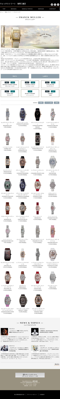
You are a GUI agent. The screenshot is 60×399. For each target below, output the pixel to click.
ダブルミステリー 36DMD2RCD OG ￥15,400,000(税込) (52, 195)
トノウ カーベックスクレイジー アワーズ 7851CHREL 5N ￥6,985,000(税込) (7, 288)
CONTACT (52, 9)
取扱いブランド (8, 12)
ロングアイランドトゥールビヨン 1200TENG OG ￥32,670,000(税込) (7, 265)
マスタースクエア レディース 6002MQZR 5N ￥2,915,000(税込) (7, 219)
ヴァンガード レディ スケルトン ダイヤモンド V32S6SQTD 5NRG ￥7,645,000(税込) (37, 195)
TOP (4, 9)
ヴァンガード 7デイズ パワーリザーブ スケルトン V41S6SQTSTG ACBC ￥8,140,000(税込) (52, 265)
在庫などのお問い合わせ (30, 375)
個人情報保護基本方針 (19, 394)
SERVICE (41, 9)
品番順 (56, 102)
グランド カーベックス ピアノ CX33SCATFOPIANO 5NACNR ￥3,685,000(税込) (37, 125)
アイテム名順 (49, 102)
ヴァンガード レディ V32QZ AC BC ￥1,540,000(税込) (52, 287)
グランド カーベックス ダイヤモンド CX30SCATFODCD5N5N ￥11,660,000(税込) (22, 172)
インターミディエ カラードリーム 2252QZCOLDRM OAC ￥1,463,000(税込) (52, 125)
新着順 (40, 102)
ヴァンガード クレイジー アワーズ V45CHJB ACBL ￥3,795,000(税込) (52, 172)
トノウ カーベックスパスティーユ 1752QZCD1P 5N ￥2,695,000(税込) (22, 265)
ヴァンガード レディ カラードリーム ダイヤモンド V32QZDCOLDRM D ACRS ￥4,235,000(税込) (7, 311)
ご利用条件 (41, 394)
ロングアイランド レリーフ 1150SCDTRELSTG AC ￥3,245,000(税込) (37, 149)
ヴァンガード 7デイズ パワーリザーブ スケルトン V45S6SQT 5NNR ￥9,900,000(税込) (38, 311)
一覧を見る (56, 364)
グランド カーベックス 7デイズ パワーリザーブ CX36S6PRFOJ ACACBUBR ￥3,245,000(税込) (22, 195)
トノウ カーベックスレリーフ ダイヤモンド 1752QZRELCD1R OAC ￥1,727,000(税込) (37, 265)
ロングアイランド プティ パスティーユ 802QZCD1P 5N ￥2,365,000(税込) (52, 149)
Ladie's (45, 76)
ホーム (1, 12)
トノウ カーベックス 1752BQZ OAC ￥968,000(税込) (7, 149)
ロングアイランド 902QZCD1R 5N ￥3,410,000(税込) (7, 172)
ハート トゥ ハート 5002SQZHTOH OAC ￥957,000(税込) (52, 218)
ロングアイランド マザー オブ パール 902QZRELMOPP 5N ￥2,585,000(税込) (52, 242)
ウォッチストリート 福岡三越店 (13, 4)
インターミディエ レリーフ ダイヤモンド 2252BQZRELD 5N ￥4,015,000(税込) (22, 149)
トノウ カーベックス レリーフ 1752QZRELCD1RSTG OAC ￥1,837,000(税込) (37, 172)
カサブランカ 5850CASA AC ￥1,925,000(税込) (22, 287)
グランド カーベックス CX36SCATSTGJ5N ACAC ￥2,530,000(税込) (22, 124)
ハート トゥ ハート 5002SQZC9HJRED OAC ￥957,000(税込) (7, 241)
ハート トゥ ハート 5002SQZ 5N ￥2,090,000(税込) (37, 218)
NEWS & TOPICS (27, 9)
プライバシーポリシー (32, 394)
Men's (15, 76)
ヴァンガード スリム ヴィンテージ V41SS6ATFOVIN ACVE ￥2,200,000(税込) (7, 195)
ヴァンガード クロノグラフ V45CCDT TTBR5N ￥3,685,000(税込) (23, 310)
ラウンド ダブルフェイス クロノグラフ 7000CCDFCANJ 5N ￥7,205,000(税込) (22, 219)
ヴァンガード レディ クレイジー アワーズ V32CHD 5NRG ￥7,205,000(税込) (37, 288)
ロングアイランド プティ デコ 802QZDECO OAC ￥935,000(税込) (7, 125)
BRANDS (13, 9)
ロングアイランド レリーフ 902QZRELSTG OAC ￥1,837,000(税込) (37, 241)
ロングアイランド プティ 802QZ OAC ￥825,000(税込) (22, 241)
